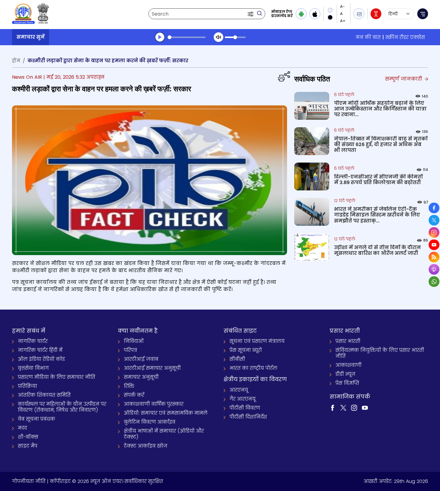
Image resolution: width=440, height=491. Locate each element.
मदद (22, 428)
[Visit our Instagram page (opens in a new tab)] (354, 407)
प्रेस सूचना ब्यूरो (246, 350)
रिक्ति (129, 386)
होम (16, 60)
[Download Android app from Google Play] (301, 13)
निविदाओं (134, 341)
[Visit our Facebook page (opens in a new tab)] (333, 407)
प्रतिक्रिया (27, 386)
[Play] (160, 37)
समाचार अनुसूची (141, 377)
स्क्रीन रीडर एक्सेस (405, 37)
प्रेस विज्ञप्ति (347, 383)
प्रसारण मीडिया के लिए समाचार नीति (56, 377)
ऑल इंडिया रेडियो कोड (41, 359)
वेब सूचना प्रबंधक (36, 419)
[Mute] (218, 37)
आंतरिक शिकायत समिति (44, 395)
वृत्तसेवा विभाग (33, 368)
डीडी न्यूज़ (345, 374)
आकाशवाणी (349, 365)
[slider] (187, 37)
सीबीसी (237, 359)
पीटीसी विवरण (245, 407)
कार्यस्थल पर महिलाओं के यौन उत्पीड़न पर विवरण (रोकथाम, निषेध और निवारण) (62, 407)
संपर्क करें (134, 395)
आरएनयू (239, 390)
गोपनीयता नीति (28, 481)
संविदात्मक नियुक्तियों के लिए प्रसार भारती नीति (380, 353)
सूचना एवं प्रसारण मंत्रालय (257, 341)
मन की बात (368, 37)
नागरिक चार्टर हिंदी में (40, 350)
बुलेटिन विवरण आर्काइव (149, 422)
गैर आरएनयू (243, 398)
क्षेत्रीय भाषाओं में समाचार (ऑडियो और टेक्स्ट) (164, 434)
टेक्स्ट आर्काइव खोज (145, 445)
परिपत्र (130, 350)
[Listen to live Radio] (376, 13)
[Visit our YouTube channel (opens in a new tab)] (365, 407)
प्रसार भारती (348, 341)
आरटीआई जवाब (141, 359)
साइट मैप (27, 445)
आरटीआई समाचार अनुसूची (152, 368)
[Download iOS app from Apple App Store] (314, 13)
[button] (251, 13)
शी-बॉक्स (28, 437)
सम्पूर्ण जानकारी (404, 78)
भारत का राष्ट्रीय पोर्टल (253, 368)
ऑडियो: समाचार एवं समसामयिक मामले (165, 413)
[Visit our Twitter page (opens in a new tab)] (343, 407)
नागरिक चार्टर (33, 341)
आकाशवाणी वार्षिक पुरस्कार (153, 404)
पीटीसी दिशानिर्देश (248, 416)
